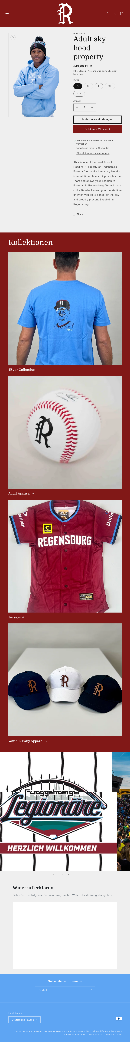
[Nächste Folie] (68, 874)
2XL (79, 93)
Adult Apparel (19, 493)
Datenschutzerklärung (97, 1031)
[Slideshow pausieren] (76, 874)
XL (111, 87)
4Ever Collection (22, 370)
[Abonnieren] (91, 990)
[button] (7, 13)
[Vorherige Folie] (53, 874)
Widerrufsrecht (95, 1035)
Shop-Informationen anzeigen (92, 153)
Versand (92, 71)
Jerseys (14, 617)
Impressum (116, 1031)
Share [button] (80, 214)
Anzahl (77, 101)
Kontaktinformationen (74, 1035)
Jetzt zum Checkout (97, 129)
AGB (119, 1035)
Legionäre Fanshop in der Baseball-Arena (42, 1031)
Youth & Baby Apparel (25, 741)
